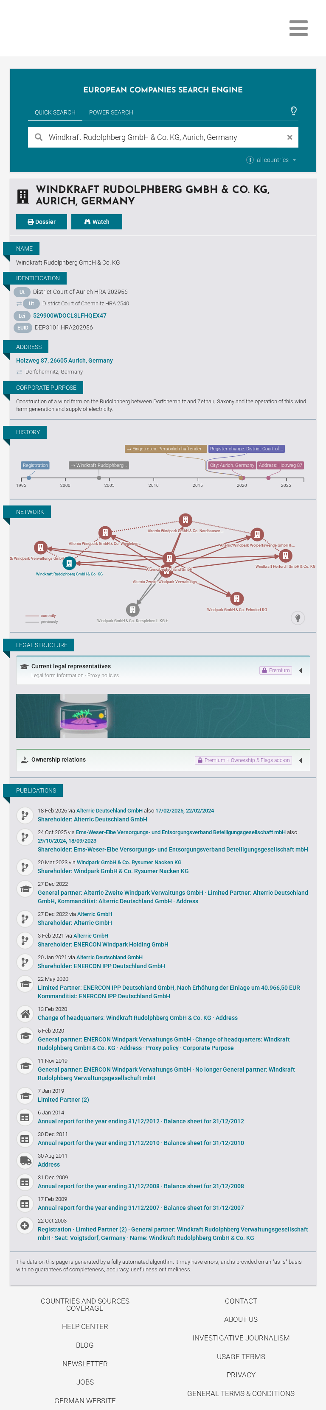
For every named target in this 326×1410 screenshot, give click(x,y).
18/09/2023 (82, 841)
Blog (85, 1345)
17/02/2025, (170, 810)
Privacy (241, 1375)
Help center (85, 1326)
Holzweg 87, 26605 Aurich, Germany (64, 360)
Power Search (111, 112)
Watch (100, 221)
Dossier (45, 221)
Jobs (85, 1382)
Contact (241, 1301)
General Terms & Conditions (241, 1393)
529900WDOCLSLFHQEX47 (70, 315)
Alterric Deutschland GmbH (110, 810)
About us (241, 1319)
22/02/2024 (200, 810)
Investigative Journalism (241, 1338)
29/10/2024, (52, 841)
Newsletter (85, 1364)
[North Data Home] (59, 28)
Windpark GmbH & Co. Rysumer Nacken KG (129, 862)
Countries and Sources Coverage (85, 1304)
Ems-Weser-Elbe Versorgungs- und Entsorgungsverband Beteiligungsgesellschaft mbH (181, 832)
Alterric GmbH (94, 914)
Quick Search (55, 112)
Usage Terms (241, 1356)
